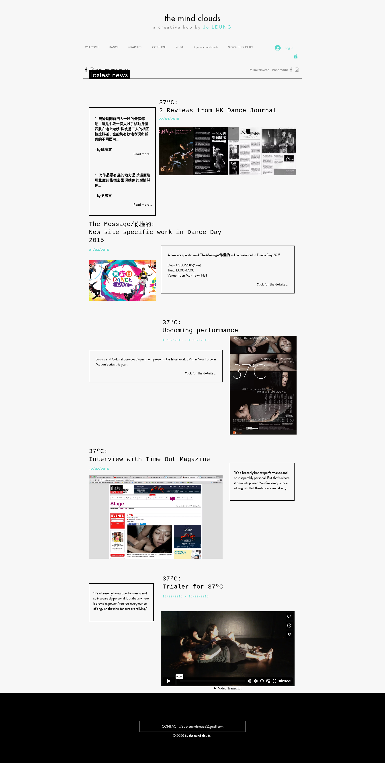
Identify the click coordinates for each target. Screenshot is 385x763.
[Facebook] (291, 69)
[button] (296, 56)
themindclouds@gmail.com (204, 726)
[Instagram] (297, 69)
